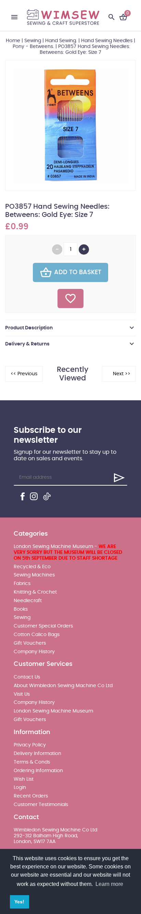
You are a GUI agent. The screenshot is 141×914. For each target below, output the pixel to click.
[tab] (70, 328)
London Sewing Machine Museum (53, 711)
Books (21, 609)
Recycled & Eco (32, 566)
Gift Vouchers (30, 643)
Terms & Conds (32, 762)
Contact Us (27, 677)
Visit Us (22, 694)
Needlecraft (28, 600)
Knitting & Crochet (35, 592)
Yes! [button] (19, 901)
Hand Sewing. (61, 40)
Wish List (24, 779)
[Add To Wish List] (70, 298)
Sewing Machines (34, 575)
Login (20, 787)
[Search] (111, 17)
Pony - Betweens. (33, 46)
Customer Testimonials (41, 804)
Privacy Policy (30, 745)
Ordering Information (38, 770)
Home (13, 40)
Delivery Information (37, 753)
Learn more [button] (109, 884)
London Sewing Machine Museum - (68, 552)
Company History (34, 651)
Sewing (32, 40)
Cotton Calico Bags (37, 634)
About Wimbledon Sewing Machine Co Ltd (63, 685)
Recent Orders (31, 796)
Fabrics (22, 583)
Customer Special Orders (43, 626)
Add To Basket (77, 272)
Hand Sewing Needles (106, 40)
